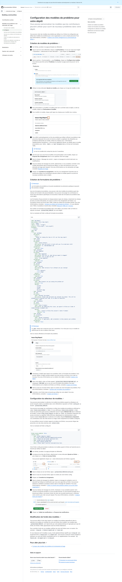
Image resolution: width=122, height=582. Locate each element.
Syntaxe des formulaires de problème (60, 389)
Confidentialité (48, 571)
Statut (54, 571)
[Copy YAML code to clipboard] (78, 217)
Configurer (19, 11)
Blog (71, 571)
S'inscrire (117, 7)
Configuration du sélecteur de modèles (46, 399)
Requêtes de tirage (43, 168)
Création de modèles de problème (44, 43)
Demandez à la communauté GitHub (68, 560)
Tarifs (58, 571)
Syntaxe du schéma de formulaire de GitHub (57, 204)
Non (40, 560)
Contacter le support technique (67, 562)
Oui (33, 560)
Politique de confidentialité (35, 563)
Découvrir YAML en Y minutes (65, 206)
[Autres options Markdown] (103, 19)
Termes (42, 571)
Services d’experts (65, 571)
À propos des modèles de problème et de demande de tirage (48, 546)
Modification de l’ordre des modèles (44, 517)
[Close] (118, 2)
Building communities (9, 15)
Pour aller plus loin (37, 543)
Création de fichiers (71, 385)
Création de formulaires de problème (45, 180)
